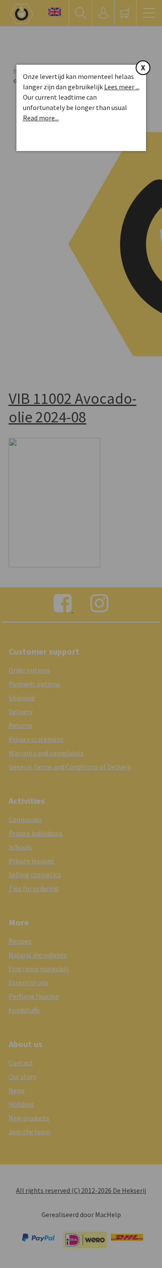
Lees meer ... (122, 86)
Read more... (41, 117)
